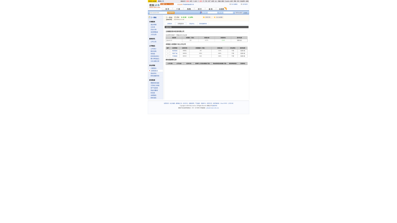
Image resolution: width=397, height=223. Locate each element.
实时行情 (207, 17)
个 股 (178, 9)
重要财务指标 (155, 83)
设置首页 (166, 103)
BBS (238, 1)
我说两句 (242, 1)
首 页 (167, 9)
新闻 (187, 1)
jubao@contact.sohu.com (212, 108)
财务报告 (153, 98)
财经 (201, 1)
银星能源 (174, 50)
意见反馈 (179, 4)
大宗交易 (153, 34)
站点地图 (172, 103)
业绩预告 (153, 95)
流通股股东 (154, 71)
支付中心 (185, 103)
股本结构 (153, 51)
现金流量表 (154, 90)
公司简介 (153, 49)
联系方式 (209, 103)
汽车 (206, 1)
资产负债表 (154, 88)
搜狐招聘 (191, 103)
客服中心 (203, 103)
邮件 (231, 1)
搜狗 (247, 1)
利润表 (153, 93)
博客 (235, 1)
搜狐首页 (183, 1)
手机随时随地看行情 (188, 4)
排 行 (200, 9)
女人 (216, 1)
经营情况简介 (155, 56)
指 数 (189, 9)
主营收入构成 (155, 85)
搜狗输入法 (179, 103)
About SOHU (223, 103)
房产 (209, 1)
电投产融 (174, 53)
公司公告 (153, 41)
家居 (213, 1)
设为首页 (245, 4)
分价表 (153, 27)
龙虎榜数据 (154, 32)
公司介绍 (230, 103)
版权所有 (214, 105)
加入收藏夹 (234, 4)
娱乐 (196, 1)
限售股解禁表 (155, 76)
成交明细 (153, 24)
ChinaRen (227, 1)
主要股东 (153, 68)
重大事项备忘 (155, 58)
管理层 (153, 54)
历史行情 (153, 29)
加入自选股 (219, 17)
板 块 (211, 9)
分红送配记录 (155, 61)
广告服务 (197, 103)
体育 (191, 1)
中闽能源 (174, 56)
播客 (222, 1)
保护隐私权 (216, 103)
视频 (219, 1)
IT (203, 1)
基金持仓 (153, 73)
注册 (245, 13)
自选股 (221, 9)
